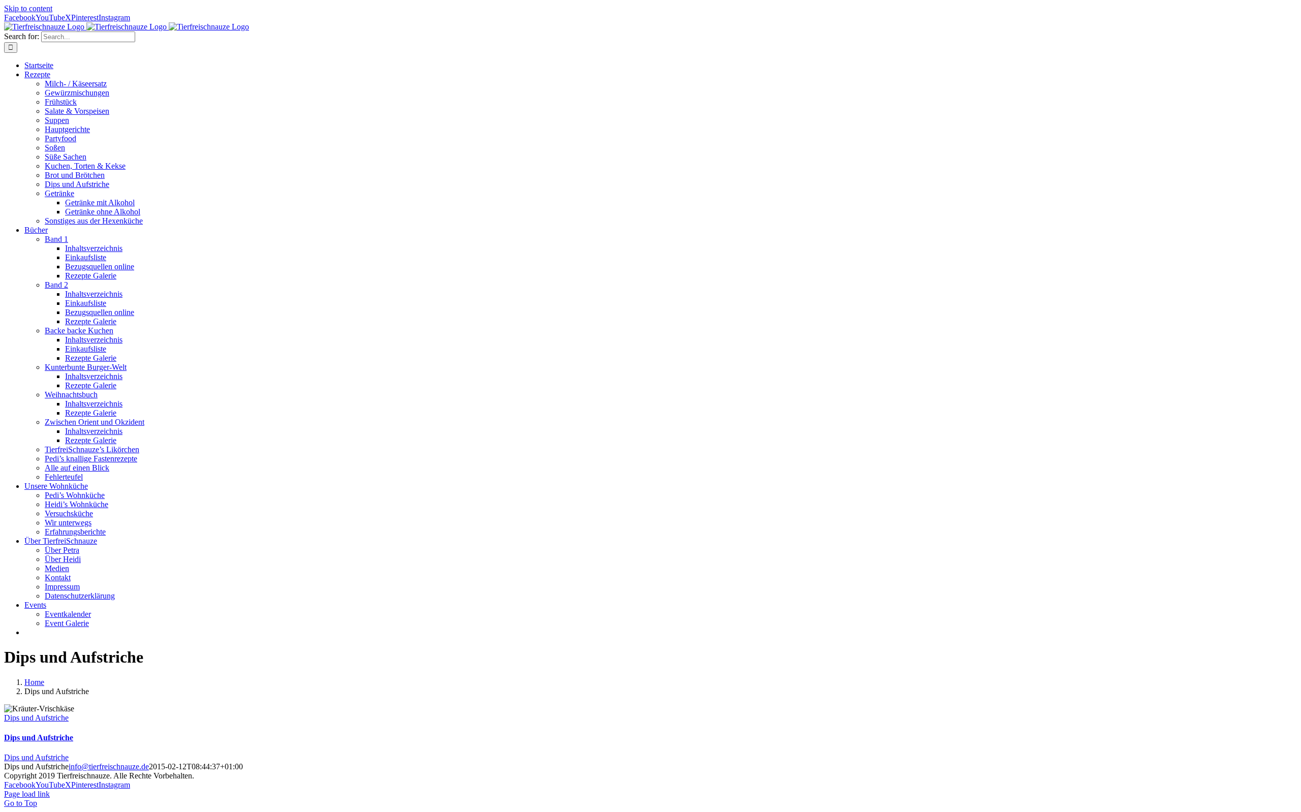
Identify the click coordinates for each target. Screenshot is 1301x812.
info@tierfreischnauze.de (109, 766)
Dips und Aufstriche (36, 717)
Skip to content (28, 8)
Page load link (27, 794)
